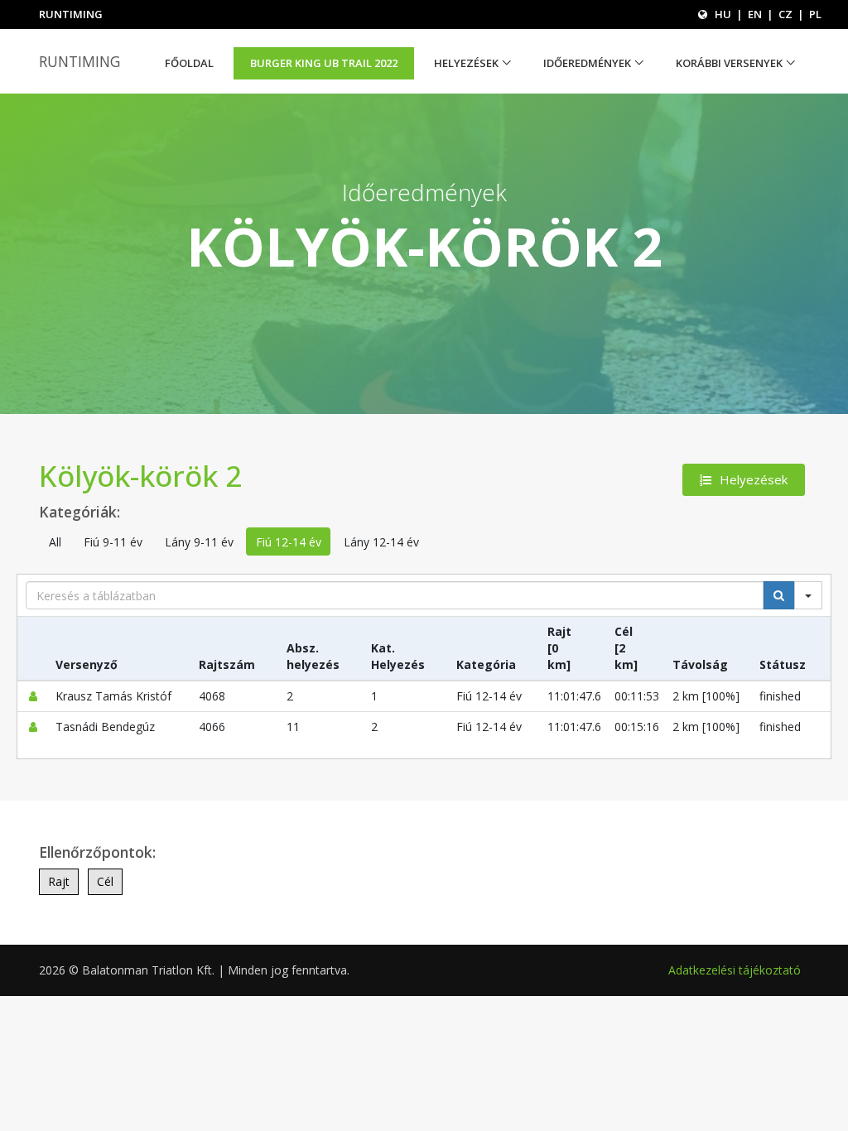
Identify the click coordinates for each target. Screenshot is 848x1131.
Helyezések (466, 62)
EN (755, 14)
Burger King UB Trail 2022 (324, 62)
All (55, 542)
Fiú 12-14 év (288, 542)
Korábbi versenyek (729, 62)
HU (723, 14)
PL (815, 14)
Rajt (59, 881)
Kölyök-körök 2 (140, 475)
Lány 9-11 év (199, 542)
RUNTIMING (79, 61)
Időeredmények (587, 62)
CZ (785, 14)
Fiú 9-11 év (113, 542)
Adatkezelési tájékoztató (734, 970)
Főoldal (189, 62)
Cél (105, 881)
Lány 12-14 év (381, 542)
